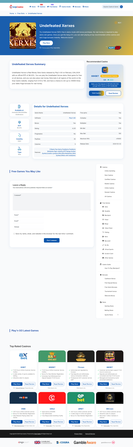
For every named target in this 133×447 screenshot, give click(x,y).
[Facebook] (104, 1)
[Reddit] (118, 1)
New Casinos (109, 175)
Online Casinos (109, 188)
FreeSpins (65, 149)
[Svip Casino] (16, 7)
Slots (106, 207)
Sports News (109, 315)
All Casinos (108, 196)
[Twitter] (107, 1)
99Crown (109, 409)
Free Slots (21, 13)
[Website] (121, 1)
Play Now (46, 43)
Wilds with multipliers (68, 155)
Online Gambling (110, 171)
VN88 (23, 409)
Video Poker (108, 228)
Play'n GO (72, 118)
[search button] (121, 6)
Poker (106, 219)
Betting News (109, 310)
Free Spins (58, 149)
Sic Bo (107, 245)
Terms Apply (78, 425)
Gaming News (109, 306)
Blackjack (108, 215)
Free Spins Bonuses (111, 287)
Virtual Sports (109, 249)
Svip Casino (37, 434)
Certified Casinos (110, 179)
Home (34, 7)
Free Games (53, 7)
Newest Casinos (110, 192)
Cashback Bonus (110, 278)
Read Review (113, 93)
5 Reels (52, 149)
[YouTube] (110, 1)
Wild (59, 153)
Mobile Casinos (109, 183)
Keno (106, 236)
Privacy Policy (78, 434)
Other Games (109, 258)
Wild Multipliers (67, 153)
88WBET (52, 367)
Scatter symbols (52, 153)
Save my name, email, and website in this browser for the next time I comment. (45, 234)
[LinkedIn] (115, 1)
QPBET (81, 409)
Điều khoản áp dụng (19, 425)
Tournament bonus (111, 291)
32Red (52, 409)
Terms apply (46, 48)
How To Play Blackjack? (112, 268)
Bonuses (78, 7)
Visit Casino (96, 93)
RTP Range (66, 151)
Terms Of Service (20, 388)
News (87, 7)
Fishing (107, 232)
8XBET (23, 367)
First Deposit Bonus (111, 283)
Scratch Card (109, 253)
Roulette (107, 211)
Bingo (106, 224)
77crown (81, 367)
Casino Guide (66, 7)
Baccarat (107, 241)
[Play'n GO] (114, 48)
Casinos (42, 7)
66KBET (110, 367)
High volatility (58, 151)
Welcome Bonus (110, 295)
